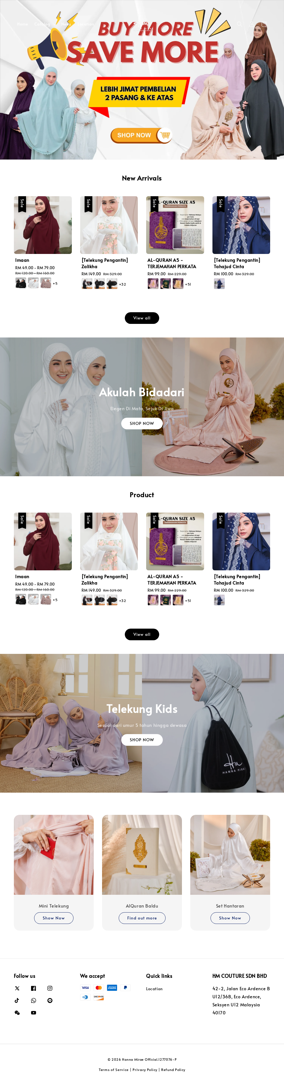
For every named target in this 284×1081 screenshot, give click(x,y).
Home (22, 24)
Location (86, 24)
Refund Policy (173, 1069)
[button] (240, 24)
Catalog (42, 24)
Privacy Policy (145, 1069)
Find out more (142, 918)
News (66, 24)
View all (142, 318)
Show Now (54, 918)
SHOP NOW (142, 423)
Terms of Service (114, 1069)
